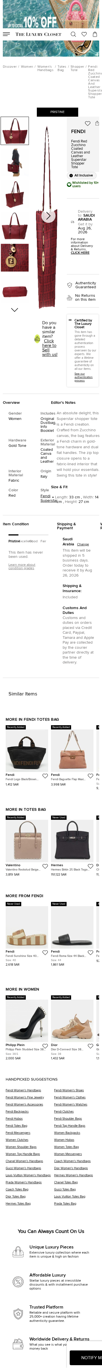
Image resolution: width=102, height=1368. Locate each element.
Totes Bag (62, 68)
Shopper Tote (77, 68)
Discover (10, 67)
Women (27, 67)
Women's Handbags (45, 68)
